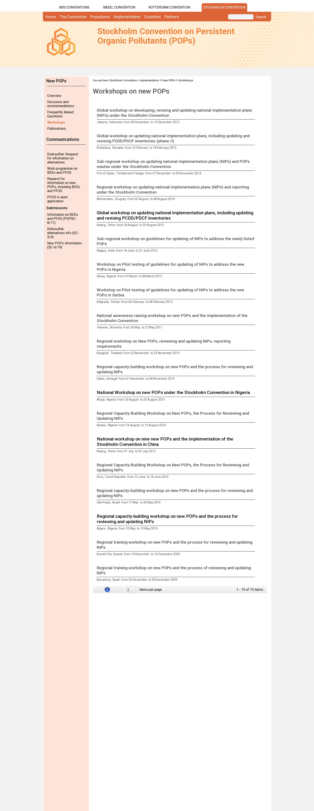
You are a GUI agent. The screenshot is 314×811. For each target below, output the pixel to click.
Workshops (56, 122)
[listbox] (132, 589)
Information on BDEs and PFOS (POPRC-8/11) (62, 219)
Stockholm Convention (224, 7)
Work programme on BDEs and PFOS (62, 170)
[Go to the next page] (113, 589)
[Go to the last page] (118, 589)
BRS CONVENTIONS (74, 7)
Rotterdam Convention (169, 7)
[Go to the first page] (96, 589)
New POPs (169, 80)
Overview (54, 96)
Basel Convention (119, 7)
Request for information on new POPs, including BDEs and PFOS (63, 185)
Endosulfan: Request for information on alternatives (62, 158)
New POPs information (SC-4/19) (64, 245)
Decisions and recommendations (60, 104)
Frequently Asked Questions (60, 114)
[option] (180, 116)
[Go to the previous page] (101, 589)
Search (261, 17)
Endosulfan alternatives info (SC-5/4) (63, 233)
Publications (56, 129)
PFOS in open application (57, 199)
